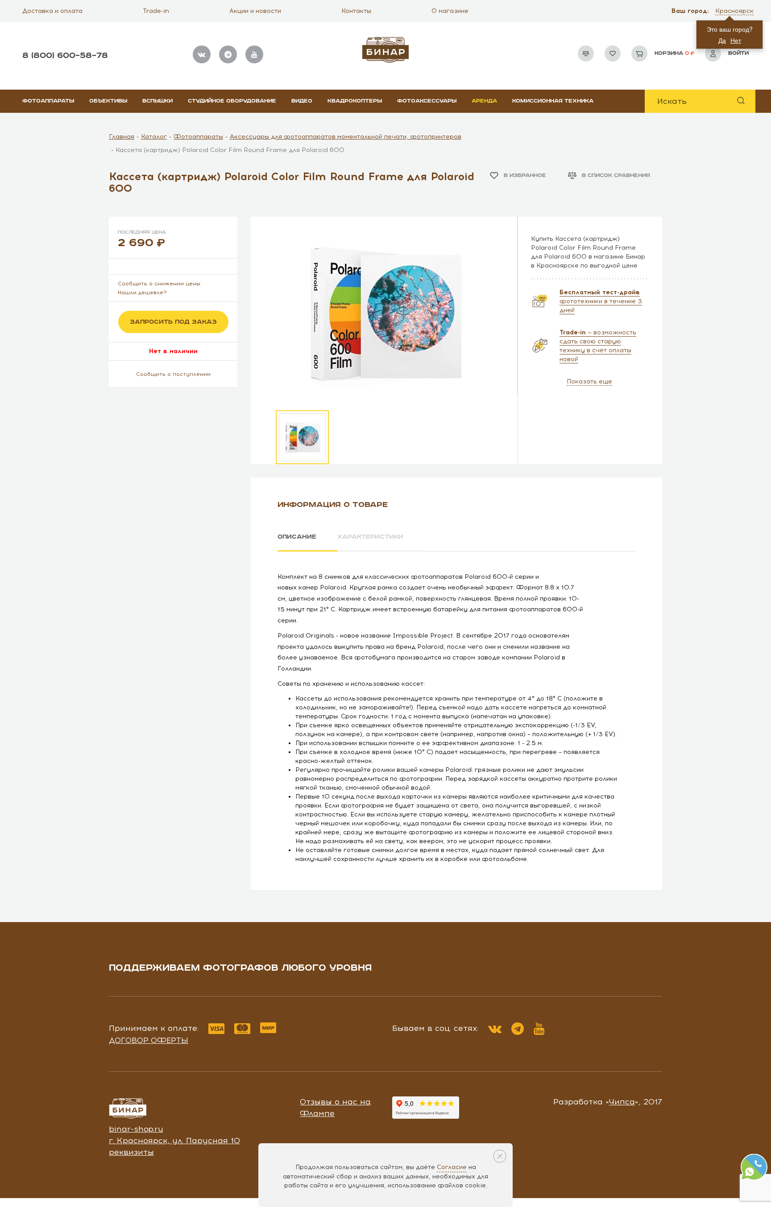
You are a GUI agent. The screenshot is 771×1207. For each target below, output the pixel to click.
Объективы (108, 101)
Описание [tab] (297, 536)
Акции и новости (255, 11)
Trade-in (156, 11)
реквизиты (131, 1152)
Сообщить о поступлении (173, 374)
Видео (301, 101)
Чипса (622, 1102)
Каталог (154, 136)
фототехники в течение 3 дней (601, 301)
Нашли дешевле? (142, 292)
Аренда (484, 101)
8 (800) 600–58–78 (65, 55)
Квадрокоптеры (354, 101)
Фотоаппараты (48, 101)
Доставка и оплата (52, 11)
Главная (121, 136)
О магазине (449, 11)
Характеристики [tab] (370, 536)
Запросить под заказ (173, 321)
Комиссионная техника (552, 101)
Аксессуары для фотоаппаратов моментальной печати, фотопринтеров (345, 136)
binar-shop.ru (136, 1129)
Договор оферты (148, 1040)
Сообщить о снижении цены (159, 283)
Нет (735, 40)
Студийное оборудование (232, 101)
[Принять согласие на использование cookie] (499, 1156)
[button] (735, 11)
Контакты (356, 11)
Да (722, 40)
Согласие (452, 1167)
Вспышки (157, 101)
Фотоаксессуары (426, 101)
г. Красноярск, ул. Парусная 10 (174, 1140)
